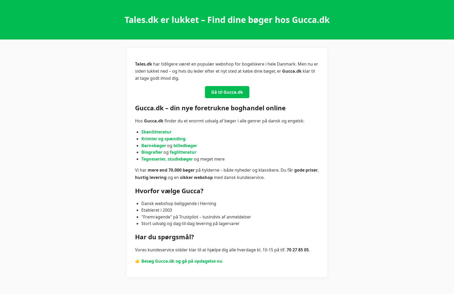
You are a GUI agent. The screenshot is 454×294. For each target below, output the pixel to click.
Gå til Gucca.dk (227, 92)
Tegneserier (153, 159)
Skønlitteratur (156, 132)
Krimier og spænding (163, 139)
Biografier (151, 152)
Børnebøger (153, 145)
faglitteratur (183, 152)
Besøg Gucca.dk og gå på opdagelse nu (182, 261)
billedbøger (185, 145)
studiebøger (180, 159)
